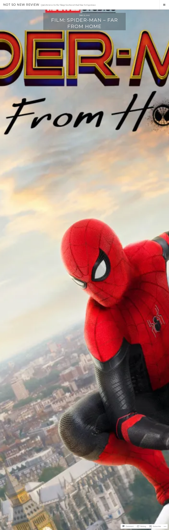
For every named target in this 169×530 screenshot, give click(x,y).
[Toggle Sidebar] (164, 5)
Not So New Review (21, 4)
